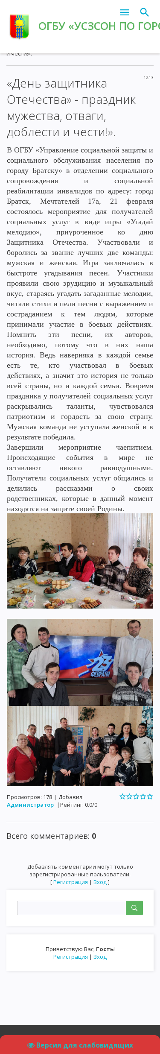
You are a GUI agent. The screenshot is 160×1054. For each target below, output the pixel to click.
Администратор (30, 804)
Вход (100, 956)
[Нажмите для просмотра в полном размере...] (80, 560)
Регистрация (70, 956)
